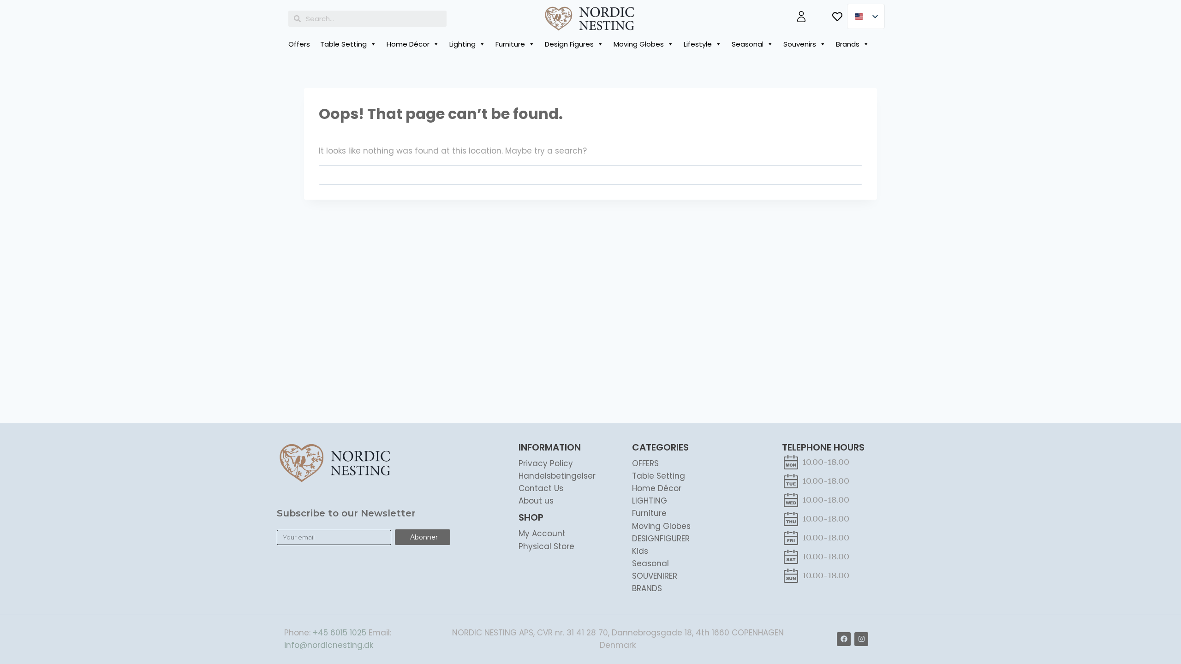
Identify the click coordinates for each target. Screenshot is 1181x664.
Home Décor (408, 44)
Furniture (510, 44)
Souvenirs (799, 44)
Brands (847, 44)
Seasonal (747, 44)
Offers (299, 44)
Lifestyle (698, 44)
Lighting (462, 44)
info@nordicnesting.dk (328, 645)
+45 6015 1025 (339, 632)
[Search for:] (590, 174)
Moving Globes (639, 44)
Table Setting (343, 44)
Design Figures (569, 44)
